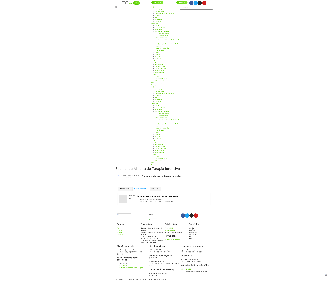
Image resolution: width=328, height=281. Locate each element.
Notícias (153, 62)
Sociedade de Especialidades (164, 13)
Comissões (158, 19)
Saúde (157, 25)
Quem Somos (159, 9)
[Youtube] (204, 3)
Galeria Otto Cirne (160, 81)
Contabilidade (159, 50)
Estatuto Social (159, 11)
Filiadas (157, 17)
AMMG (153, 7)
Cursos (157, 52)
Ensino (153, 60)
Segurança (158, 46)
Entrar (136, 2)
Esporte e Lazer (160, 27)
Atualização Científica (162, 31)
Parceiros (158, 21)
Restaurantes (159, 58)
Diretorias (158, 15)
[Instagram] (200, 3)
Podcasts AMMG (160, 66)
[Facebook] (191, 3)
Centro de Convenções (162, 48)
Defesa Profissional (161, 38)
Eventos (153, 75)
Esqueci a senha (131, 2)
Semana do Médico (161, 79)
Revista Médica (163, 36)
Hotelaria (157, 56)
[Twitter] (195, 3)
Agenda (157, 77)
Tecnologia (158, 29)
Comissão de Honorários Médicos (169, 44)
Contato (153, 85)
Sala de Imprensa (160, 68)
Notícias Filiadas (160, 72)
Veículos (157, 54)
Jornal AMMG (159, 64)
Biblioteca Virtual (163, 34)
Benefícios (154, 23)
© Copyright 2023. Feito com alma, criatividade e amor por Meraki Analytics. (141, 279)
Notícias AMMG (160, 70)
